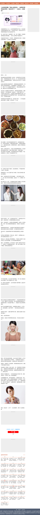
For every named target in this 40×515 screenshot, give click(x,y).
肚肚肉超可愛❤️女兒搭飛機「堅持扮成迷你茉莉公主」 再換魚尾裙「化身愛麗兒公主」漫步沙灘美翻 (13, 487)
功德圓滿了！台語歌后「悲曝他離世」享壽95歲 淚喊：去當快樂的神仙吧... (13, 465)
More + (24, 454)
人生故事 (12, 3)
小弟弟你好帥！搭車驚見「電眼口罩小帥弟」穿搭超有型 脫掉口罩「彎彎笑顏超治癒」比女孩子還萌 (13, 471)
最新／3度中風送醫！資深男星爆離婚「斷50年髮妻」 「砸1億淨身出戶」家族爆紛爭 (21, 471)
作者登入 (3, 3)
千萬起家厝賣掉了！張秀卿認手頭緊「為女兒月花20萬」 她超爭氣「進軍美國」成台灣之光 (21, 459)
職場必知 (17, 3)
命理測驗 (36, 3)
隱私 (16, 509)
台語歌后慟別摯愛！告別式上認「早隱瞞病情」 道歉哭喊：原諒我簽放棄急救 (21, 493)
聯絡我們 (19, 509)
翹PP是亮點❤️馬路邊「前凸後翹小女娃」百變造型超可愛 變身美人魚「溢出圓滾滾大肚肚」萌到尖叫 (4, 482)
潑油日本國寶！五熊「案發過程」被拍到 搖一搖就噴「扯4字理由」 (4, 487)
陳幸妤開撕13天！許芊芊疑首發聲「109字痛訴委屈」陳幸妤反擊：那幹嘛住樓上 (13, 459)
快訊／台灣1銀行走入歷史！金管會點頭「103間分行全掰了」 (21, 498)
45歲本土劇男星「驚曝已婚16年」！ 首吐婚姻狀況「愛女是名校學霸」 (5, 493)
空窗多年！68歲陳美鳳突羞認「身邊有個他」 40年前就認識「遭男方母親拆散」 (21, 476)
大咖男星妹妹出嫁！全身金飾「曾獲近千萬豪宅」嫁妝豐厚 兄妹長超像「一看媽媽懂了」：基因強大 (4, 465)
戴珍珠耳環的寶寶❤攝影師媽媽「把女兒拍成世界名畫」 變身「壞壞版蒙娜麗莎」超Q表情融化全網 (13, 482)
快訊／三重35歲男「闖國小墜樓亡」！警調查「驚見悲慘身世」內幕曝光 (5, 459)
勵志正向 (27, 3)
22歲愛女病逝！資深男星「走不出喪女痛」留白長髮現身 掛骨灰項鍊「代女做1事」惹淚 (4, 498)
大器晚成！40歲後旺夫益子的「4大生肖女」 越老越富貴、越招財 (21, 482)
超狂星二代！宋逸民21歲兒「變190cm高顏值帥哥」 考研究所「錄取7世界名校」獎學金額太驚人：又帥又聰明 (13, 476)
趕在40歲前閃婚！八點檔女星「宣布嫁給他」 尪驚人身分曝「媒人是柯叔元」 (5, 476)
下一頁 (13, 432)
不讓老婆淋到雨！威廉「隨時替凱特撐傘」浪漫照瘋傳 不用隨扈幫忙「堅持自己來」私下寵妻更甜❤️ (13, 493)
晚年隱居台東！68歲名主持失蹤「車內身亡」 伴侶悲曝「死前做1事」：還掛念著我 (21, 465)
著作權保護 (23, 509)
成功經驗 (31, 3)
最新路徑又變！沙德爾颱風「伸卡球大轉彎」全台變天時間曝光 (21, 487)
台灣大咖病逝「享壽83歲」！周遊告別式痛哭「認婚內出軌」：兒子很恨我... (4, 504)
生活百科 (8, 3)
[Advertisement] (13, 68)
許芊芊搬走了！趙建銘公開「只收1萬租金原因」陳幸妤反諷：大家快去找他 (13, 498)
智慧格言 (22, 3)
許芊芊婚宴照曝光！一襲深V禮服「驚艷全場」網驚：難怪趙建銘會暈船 (4, 471)
